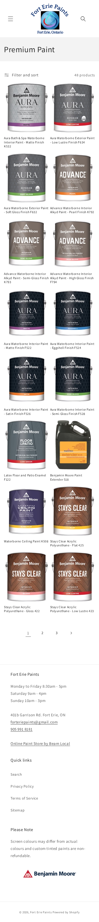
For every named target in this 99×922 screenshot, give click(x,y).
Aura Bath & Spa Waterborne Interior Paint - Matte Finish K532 (24, 142)
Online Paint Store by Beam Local (40, 743)
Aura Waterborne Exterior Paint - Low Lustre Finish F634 (72, 140)
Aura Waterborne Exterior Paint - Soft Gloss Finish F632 (26, 210)
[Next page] (71, 633)
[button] (10, 19)
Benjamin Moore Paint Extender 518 (66, 477)
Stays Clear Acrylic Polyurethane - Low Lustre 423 (72, 609)
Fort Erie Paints (41, 912)
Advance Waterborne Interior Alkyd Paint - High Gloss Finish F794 (72, 278)
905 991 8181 (21, 729)
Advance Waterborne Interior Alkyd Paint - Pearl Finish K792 (72, 210)
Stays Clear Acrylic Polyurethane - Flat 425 (67, 543)
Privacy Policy (22, 786)
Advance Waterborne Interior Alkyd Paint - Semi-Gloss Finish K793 (26, 278)
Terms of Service (24, 798)
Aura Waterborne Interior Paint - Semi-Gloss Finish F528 (72, 411)
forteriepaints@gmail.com (34, 722)
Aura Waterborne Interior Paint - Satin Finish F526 (26, 411)
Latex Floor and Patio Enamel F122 (25, 477)
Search (16, 774)
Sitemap (18, 810)
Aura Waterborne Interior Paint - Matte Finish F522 (26, 346)
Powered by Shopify (66, 912)
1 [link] (28, 632)
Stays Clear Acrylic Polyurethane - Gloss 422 (22, 609)
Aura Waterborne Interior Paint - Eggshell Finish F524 (72, 346)
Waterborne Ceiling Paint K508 (26, 541)
